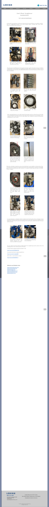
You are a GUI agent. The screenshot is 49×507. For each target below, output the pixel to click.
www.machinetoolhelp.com (12, 268)
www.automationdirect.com (12, 272)
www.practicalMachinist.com (12, 270)
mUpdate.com (12, 269)
